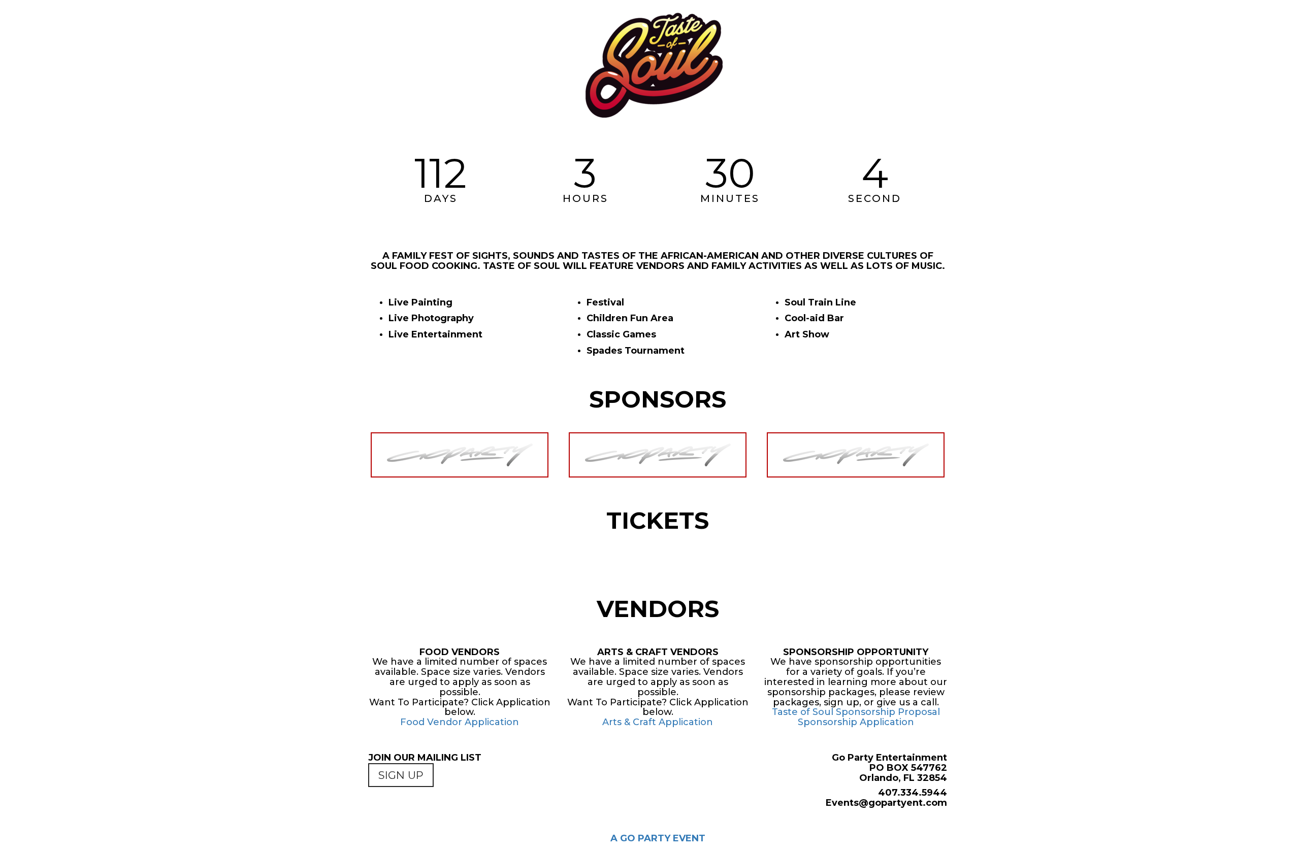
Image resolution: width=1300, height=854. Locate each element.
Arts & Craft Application (657, 722)
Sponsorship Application (856, 722)
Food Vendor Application (459, 722)
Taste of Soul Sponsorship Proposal (856, 712)
